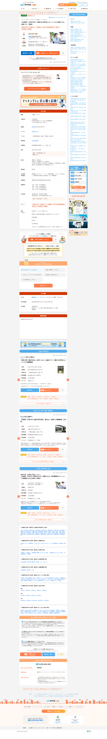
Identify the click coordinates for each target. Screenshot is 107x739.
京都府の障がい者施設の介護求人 (77, 78)
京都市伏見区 (28, 531)
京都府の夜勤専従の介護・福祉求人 (78, 98)
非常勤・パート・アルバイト (41, 561)
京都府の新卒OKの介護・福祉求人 (78, 141)
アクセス (35, 727)
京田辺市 (37, 532)
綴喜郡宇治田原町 (30, 534)
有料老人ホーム (35, 131)
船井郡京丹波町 (50, 534)
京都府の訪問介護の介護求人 (76, 59)
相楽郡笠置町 (37, 534)
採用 (47, 727)
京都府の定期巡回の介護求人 (76, 84)
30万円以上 (39, 595)
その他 (32, 569)
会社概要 (31, 727)
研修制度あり (52, 611)
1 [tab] (57, 45)
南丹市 (45, 532)
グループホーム (51, 579)
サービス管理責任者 (54, 543)
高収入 (22, 611)
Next (68, 380)
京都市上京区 (32, 530)
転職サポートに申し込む (67, 4)
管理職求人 (58, 610)
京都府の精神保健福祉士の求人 (77, 39)
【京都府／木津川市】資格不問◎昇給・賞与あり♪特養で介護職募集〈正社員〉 (43, 420)
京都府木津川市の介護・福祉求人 (77, 22)
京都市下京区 (56, 530)
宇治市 (56, 531)
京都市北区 (26, 530)
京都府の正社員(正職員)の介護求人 (78, 47)
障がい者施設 (57, 579)
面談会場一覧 (48, 8)
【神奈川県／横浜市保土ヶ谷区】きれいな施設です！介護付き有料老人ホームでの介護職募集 (43, 361)
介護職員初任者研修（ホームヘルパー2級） (40, 552)
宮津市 (60, 531)
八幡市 (33, 532)
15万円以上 (23, 595)
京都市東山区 (50, 530)
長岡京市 (29, 532)
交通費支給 (51, 612)
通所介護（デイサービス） (32, 579)
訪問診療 (26, 580)
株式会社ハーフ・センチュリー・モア (58, 17)
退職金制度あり (57, 612)
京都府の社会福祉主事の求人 (76, 35)
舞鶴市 (49, 531)
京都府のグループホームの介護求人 (78, 77)
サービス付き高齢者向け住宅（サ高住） (51, 577)
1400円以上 (39, 590)
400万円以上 (40, 600)
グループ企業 (51, 727)
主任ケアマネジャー (45, 543)
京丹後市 (41, 532)
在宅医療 (28, 569)
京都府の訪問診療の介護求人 (76, 83)
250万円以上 (23, 600)
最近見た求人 (85, 8)
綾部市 (53, 531)
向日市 (25, 532)
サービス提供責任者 (69, 694)
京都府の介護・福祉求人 (75, 21)
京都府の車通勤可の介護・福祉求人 (78, 102)
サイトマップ (37, 706)
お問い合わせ (79, 706)
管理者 (71, 696)
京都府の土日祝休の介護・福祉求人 (78, 126)
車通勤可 (35, 610)
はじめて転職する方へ (78, 190)
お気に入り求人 (73, 8)
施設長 (76, 694)
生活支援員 (61, 543)
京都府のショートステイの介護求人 (78, 89)
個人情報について (62, 706)
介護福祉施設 (23, 569)
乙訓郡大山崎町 (55, 532)
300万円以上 (29, 600)
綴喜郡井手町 (23, 534)
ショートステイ (47, 580)
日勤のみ (34, 611)
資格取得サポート (45, 611)
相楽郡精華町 (43, 534)
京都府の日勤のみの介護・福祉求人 (78, 128)
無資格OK (29, 553)
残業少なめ (31, 612)
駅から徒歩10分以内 (29, 610)
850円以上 (23, 590)
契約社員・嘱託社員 (31, 561)
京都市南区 (62, 530)
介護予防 (59, 580)
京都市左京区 (38, 530)
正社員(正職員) (35, 140)
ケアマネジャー (51, 694)
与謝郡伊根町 (56, 534)
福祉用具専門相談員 (59, 696)
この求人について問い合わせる (47, 53)
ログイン (83, 4)
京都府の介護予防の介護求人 (76, 92)
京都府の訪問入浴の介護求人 (76, 80)
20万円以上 (28, 595)
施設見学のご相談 (27, 53)
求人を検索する (61, 8)
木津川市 (49, 532)
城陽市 (22, 532)
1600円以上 (44, 590)
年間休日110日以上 (28, 611)
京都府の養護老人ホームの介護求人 (78, 90)
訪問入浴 (62, 579)
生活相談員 (30, 543)
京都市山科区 (34, 531)
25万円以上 (33, 595)
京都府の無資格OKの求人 (76, 40)
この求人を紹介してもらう (40, 239)
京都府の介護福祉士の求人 (76, 29)
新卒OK (26, 612)
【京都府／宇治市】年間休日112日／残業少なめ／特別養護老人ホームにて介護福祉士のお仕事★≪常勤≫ (42, 477)
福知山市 (46, 531)
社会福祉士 (28, 552)
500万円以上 (46, 600)
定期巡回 (30, 580)
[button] (43, 285)
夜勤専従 (22, 610)
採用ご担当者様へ (28, 706)
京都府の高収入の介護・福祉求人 (77, 122)
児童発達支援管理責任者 (39, 696)
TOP (23, 8)
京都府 (29, 36)
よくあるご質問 (46, 706)
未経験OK (53, 610)
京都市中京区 (44, 530)
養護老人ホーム (54, 580)
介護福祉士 (23, 552)
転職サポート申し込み (53, 711)
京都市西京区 (40, 531)
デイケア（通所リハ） (42, 579)
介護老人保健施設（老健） (30, 577)
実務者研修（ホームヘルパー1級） (56, 552)
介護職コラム (71, 706)
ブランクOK (39, 611)
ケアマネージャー (37, 543)
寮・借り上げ (40, 610)
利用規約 (54, 706)
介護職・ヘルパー (24, 543)
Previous (18, 380)
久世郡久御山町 (62, 532)
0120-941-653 (45, 664)
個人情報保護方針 (58, 727)
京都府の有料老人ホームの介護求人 (78, 64)
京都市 (22, 530)
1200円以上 (33, 590)
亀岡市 (63, 531)
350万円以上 (34, 600)
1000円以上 (28, 590)
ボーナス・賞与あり (38, 612)
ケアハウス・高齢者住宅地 (38, 580)
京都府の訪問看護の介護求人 (76, 81)
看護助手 (45, 694)
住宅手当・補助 (47, 610)
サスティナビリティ (42, 727)
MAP (29, 39)
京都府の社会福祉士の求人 (76, 30)
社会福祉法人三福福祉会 (25, 417)
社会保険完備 (45, 612)
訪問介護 (22, 577)
